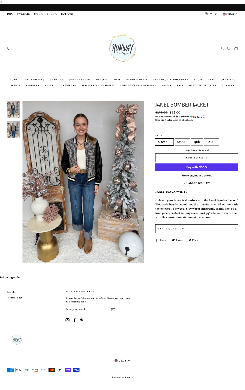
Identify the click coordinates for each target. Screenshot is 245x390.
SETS (211, 79)
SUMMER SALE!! (79, 79)
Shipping (160, 120)
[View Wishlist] (229, 47)
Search (11, 292)
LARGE (211, 141)
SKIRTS (38, 13)
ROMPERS (32, 85)
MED (197, 141)
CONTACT (228, 85)
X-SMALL (164, 141)
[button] (196, 116)
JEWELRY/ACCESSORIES (98, 85)
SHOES (198, 79)
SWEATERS (23, 13)
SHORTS (52, 13)
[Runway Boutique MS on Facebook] (74, 320)
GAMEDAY (56, 79)
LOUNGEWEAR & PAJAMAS (138, 85)
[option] (83, 182)
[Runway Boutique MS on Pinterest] (82, 320)
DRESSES (102, 79)
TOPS (10, 13)
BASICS (166, 85)
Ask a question (171, 228)
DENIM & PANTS (137, 79)
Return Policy (14, 297)
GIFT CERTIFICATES (202, 85)
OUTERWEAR (67, 85)
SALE (180, 85)
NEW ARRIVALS (34, 79)
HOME (14, 79)
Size (158, 135)
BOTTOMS (67, 13)
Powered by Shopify (122, 377)
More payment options (197, 175)
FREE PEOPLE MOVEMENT (170, 79)
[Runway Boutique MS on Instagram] (68, 320)
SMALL (182, 141)
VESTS (49, 85)
